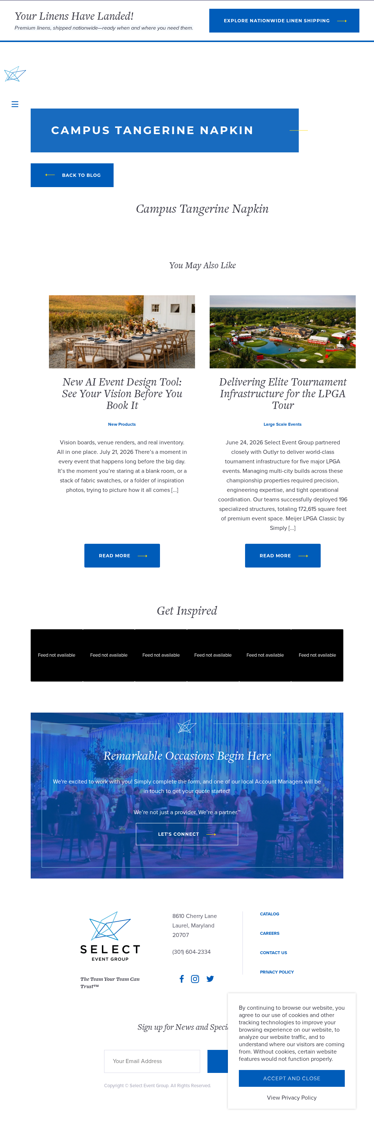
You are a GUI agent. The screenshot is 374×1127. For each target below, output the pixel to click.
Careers (269, 933)
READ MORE (114, 555)
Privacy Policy (277, 972)
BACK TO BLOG (81, 175)
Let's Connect (178, 834)
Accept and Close (292, 1078)
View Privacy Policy (292, 1097)
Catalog (269, 914)
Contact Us (273, 952)
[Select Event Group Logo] (15, 74)
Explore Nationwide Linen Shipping (277, 20)
